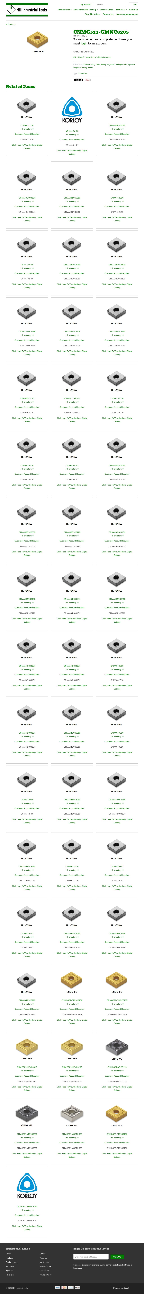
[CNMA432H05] (27, 248)
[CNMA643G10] (117, 716)
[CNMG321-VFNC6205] (72, 1050)
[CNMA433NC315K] (117, 516)
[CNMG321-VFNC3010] (27, 1050)
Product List (64, 10)
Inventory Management (127, 14)
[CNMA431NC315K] (27, 181)
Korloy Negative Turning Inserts (114, 64)
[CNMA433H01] (72, 449)
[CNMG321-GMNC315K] (72, 984)
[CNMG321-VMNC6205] (27, 1117)
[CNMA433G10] (27, 449)
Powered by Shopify (121, 1288)
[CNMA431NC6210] (72, 181)
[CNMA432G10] (117, 181)
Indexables (82, 73)
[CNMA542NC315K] (27, 649)
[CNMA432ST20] (27, 382)
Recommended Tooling (85, 10)
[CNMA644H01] (117, 850)
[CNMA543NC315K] (72, 649)
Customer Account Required (27, 134)
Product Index (45, 1266)
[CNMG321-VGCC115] (117, 1050)
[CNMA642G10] (117, 649)
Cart (135, 5)
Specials (9, 1271)
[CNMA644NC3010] (72, 917)
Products (9, 1258)
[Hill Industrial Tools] (27, 10)
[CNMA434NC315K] (72, 582)
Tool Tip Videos (92, 14)
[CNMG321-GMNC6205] (117, 984)
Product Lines (106, 10)
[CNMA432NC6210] (117, 315)
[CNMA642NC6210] (72, 716)
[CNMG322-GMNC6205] (38, 42)
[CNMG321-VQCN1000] (72, 1117)
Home (8, 1254)
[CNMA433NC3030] (27, 516)
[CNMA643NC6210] (27, 850)
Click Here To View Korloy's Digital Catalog (92, 57)
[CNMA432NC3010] (72, 248)
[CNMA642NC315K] (27, 716)
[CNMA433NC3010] (117, 449)
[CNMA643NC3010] (72, 783)
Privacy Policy (45, 1275)
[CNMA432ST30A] (72, 382)
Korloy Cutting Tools (92, 64)
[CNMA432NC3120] (117, 248)
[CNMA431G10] (27, 109)
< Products (10, 24)
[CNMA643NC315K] (117, 783)
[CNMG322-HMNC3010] (27, 1187)
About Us (133, 10)
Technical (121, 10)
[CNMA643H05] (27, 783)
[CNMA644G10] (72, 850)
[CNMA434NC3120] (27, 582)
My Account (85, 5)
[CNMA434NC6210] (117, 582)
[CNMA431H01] (72, 111)
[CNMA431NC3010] (117, 109)
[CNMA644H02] (27, 917)
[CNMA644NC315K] (117, 917)
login (84, 43)
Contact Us (108, 14)
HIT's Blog (10, 1275)
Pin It (88, 80)
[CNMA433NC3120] (72, 516)
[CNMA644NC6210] (27, 984)
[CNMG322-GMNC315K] (117, 1117)
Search (42, 1254)
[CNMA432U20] (117, 382)
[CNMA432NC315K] (27, 315)
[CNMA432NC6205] (72, 315)
